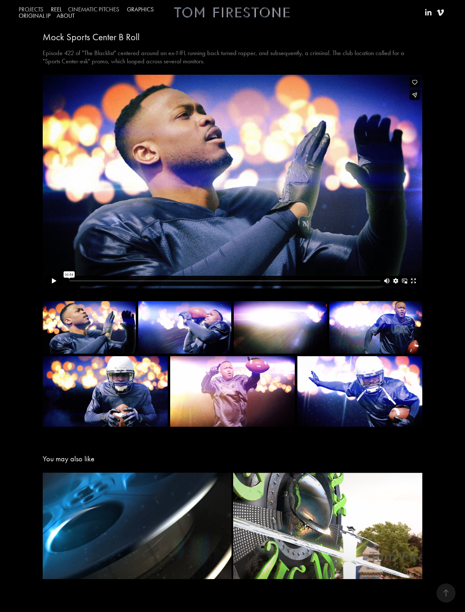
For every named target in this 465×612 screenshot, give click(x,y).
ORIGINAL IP (35, 15)
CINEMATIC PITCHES (93, 9)
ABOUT (66, 15)
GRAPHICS (140, 9)
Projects (31, 9)
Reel (56, 9)
